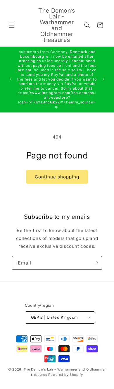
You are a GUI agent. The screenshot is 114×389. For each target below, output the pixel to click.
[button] (11, 25)
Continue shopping (57, 177)
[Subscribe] (95, 263)
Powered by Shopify (65, 375)
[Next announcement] (103, 79)
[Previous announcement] (10, 79)
